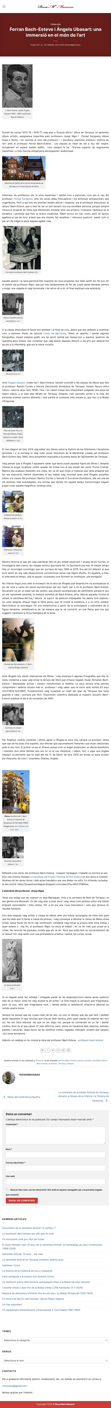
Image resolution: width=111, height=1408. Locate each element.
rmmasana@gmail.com (14, 1385)
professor (53, 1063)
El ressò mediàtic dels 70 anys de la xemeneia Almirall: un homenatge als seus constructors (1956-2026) (52, 1246)
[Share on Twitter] (52, 1050)
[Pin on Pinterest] (63, 1050)
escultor (87, 1060)
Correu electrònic (15, 1162)
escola (80, 1060)
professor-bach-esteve (90, 1040)
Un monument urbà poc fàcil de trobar (23, 1239)
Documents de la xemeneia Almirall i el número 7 (29, 1227)
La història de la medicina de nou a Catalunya (27, 1270)
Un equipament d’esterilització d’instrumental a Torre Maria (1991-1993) (41, 1309)
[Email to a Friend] (58, 1050)
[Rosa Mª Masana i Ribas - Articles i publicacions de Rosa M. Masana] (55, 6)
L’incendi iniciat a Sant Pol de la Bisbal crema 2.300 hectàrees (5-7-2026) (42, 1287)
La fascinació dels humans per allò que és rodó (28, 1233)
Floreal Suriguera (23, 198)
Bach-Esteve (70, 1060)
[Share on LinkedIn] (68, 1050)
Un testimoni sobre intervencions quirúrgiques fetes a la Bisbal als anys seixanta (46, 1282)
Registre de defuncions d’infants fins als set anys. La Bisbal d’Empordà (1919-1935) (47, 1293)
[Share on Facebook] (47, 1050)
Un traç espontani (12, 1304)
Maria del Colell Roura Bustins (23, 1096)
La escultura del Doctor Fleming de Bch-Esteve (56, 876)
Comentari (12, 1124)
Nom (9, 1149)
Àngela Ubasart (16, 382)
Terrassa (55, 24)
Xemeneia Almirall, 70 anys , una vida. (22, 1254)
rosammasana (72, 45)
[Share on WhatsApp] (42, 1050)
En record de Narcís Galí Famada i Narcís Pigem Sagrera (33, 1298)
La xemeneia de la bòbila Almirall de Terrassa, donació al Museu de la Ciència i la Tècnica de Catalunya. (83, 1096)
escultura (96, 1060)
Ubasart (70, 1063)
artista (61, 1060)
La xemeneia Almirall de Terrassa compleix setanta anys (32, 1259)
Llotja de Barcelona (55, 333)
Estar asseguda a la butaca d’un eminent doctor (28, 1276)
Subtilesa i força (11, 1265)
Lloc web (10, 1176)
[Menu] (4, 6)
